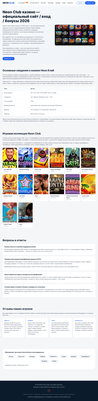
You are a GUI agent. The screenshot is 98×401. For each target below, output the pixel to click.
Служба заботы (34, 3)
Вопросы (70, 3)
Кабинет (80, 3)
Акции (64, 3)
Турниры (57, 3)
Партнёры (51, 3)
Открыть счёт (90, 3)
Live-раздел (23, 3)
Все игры (43, 3)
